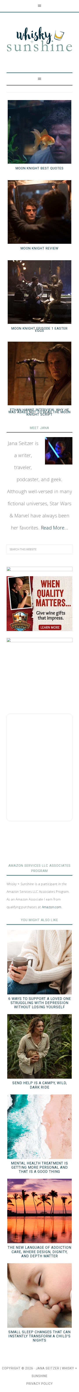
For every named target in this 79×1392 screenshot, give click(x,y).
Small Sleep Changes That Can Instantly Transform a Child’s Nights (39, 1336)
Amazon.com (51, 907)
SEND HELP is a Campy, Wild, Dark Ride (39, 1085)
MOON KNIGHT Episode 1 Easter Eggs (39, 329)
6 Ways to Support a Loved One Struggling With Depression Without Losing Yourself (39, 1003)
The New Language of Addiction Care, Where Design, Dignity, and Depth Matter (39, 1251)
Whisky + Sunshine (39, 39)
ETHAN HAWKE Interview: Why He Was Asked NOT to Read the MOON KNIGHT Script (39, 412)
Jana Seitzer (47, 1368)
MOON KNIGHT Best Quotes (40, 168)
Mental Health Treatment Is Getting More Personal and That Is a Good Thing (39, 1167)
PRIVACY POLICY (39, 1383)
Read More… (54, 527)
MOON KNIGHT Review (39, 248)
